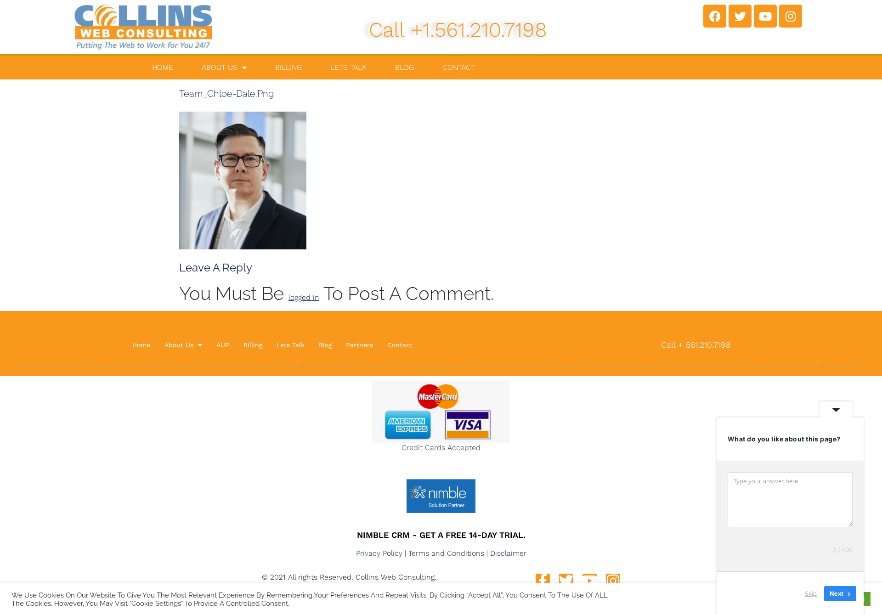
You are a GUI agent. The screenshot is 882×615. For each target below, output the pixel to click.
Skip (811, 593)
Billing (288, 67)
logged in (303, 297)
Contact (458, 67)
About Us (219, 67)
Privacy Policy (379, 553)
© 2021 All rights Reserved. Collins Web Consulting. (349, 577)
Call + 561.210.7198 (696, 345)
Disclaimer (508, 553)
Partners (359, 345)
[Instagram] (790, 16)
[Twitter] (740, 16)
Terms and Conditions (446, 553)
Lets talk (348, 67)
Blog (404, 67)
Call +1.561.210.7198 (458, 29)
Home (162, 67)
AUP (222, 345)
